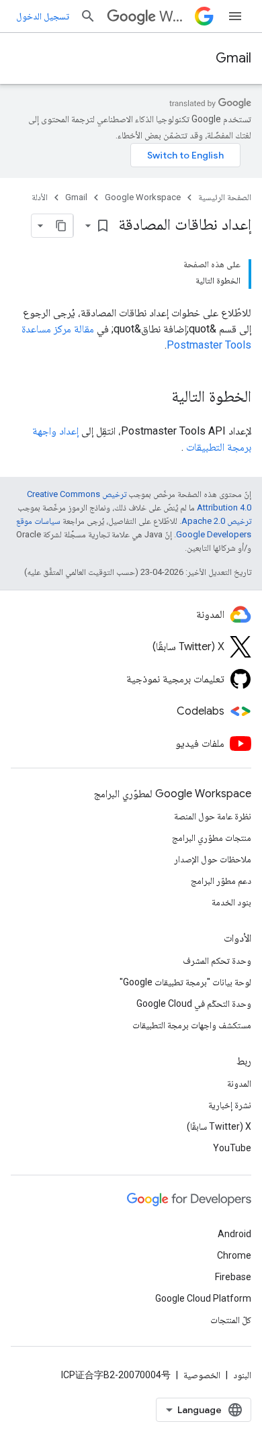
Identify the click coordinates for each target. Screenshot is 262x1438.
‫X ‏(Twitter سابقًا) (219, 1126)
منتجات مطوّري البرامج (211, 837)
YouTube (232, 1147)
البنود (242, 1374)
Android (234, 1233)
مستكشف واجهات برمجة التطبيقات (191, 1025)
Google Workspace (143, 197)
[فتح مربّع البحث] (88, 16)
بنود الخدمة (231, 902)
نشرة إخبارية (229, 1104)
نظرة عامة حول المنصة (212, 816)
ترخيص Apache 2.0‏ (216, 521)
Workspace (174, 16)
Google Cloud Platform (203, 1298)
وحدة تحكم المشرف (217, 960)
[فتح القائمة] (235, 16)
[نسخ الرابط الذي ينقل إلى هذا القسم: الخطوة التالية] (157, 398)
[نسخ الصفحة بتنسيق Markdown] (61, 225)
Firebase (233, 1276)
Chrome (234, 1255)
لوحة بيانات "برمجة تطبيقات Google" (185, 982)
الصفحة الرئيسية (224, 197)
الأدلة (40, 197)
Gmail (233, 58)
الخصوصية (201, 1374)
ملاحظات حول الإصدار (212, 859)
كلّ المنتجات (230, 1319)
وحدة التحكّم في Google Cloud (193, 1003)
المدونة (239, 1083)
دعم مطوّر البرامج (221, 880)
